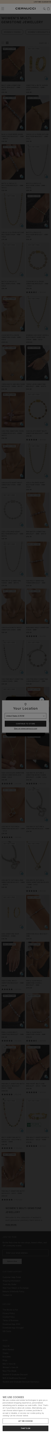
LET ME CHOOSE (25, 1421)
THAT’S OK (25, 1428)
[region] (25, 1411)
